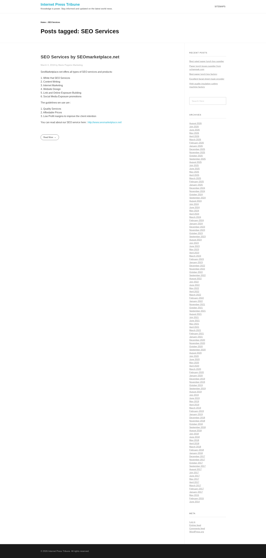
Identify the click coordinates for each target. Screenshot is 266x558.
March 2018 (195, 446)
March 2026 (195, 139)
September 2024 (197, 197)
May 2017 (194, 479)
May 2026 (194, 133)
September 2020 (197, 349)
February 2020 (196, 372)
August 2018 (195, 430)
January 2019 (196, 414)
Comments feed (197, 528)
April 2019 (194, 404)
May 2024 (194, 210)
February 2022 (196, 298)
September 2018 (197, 427)
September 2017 (197, 466)
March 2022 (195, 294)
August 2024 (195, 201)
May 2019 (194, 401)
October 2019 (196, 385)
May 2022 (194, 288)
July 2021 (194, 317)
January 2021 (196, 337)
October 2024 (196, 194)
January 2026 (196, 146)
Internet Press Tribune (60, 4)
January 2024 (196, 223)
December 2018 (197, 417)
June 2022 (194, 285)
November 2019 (197, 382)
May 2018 (194, 440)
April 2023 (194, 252)
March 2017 (195, 485)
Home (43, 22)
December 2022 (197, 265)
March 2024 (195, 217)
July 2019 (194, 395)
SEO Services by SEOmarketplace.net (80, 57)
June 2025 (194, 168)
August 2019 (195, 391)
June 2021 (194, 320)
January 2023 (196, 262)
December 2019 (197, 379)
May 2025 (194, 172)
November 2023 (197, 230)
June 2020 (194, 359)
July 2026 (194, 126)
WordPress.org (196, 531)
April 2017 (194, 482)
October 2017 (196, 463)
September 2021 (197, 311)
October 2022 (196, 272)
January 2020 (196, 375)
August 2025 (195, 162)
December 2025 (197, 149)
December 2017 (197, 456)
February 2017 (196, 488)
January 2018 (196, 453)
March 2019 (195, 408)
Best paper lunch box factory (203, 74)
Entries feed (195, 525)
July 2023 (194, 243)
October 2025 (196, 155)
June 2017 (194, 476)
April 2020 (194, 366)
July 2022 (194, 282)
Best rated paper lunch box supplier (206, 61)
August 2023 (195, 240)
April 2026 (194, 136)
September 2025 (197, 159)
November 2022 (197, 269)
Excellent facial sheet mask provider (206, 79)
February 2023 (196, 259)
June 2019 (194, 398)
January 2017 (196, 492)
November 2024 (197, 191)
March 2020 (195, 369)
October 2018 (196, 424)
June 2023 (194, 246)
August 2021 (195, 314)
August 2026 (195, 123)
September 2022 (197, 275)
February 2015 (196, 498)
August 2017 (195, 469)
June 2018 (194, 437)
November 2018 (197, 421)
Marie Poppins (65, 65)
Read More (48, 137)
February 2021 (196, 333)
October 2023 (196, 233)
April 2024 (194, 214)
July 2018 (194, 434)
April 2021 (194, 327)
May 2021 (194, 324)
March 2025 (195, 178)
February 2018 (196, 450)
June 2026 (194, 130)
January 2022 (196, 301)
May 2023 (194, 249)
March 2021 (195, 330)
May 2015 (194, 495)
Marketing (78, 65)
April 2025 (194, 175)
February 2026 (196, 143)
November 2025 (197, 152)
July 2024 (194, 204)
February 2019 (196, 411)
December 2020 (197, 340)
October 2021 (196, 307)
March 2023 (195, 256)
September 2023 (197, 236)
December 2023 (197, 227)
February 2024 (196, 220)
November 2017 (197, 459)
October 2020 (196, 346)
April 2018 (194, 443)
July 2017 (194, 472)
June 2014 (194, 501)
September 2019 (197, 388)
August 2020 (195, 353)
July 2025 (194, 165)
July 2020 (194, 356)
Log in (192, 522)
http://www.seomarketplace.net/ (105, 122)
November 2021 (197, 304)
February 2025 (196, 181)
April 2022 (194, 291)
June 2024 (194, 207)
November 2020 (197, 343)
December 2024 (197, 188)
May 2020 (194, 362)
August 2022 (195, 278)
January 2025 (196, 185)
